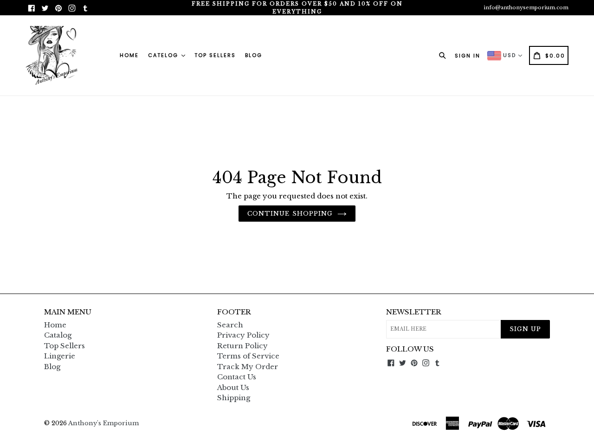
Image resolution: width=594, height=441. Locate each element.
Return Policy (242, 345)
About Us (233, 387)
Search (230, 324)
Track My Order (247, 366)
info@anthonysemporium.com (526, 7)
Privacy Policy (243, 335)
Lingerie (59, 356)
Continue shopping (290, 213)
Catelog (164, 55)
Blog (253, 55)
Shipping (233, 397)
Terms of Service (248, 356)
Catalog (57, 335)
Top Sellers (215, 55)
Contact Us (236, 376)
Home (129, 55)
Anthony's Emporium (103, 423)
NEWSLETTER (413, 312)
